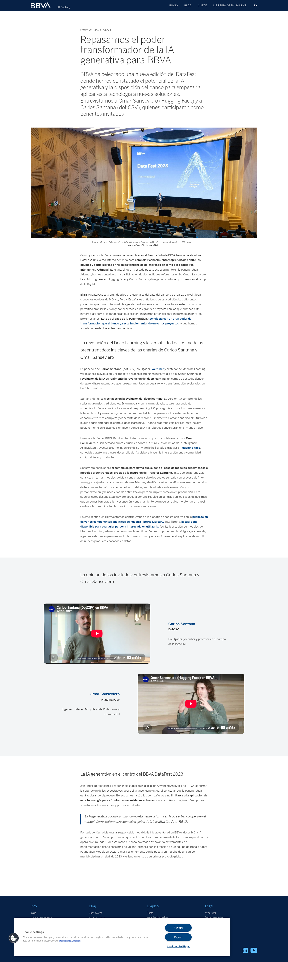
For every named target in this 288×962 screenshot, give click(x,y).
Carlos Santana (181, 624)
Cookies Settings (178, 946)
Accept (178, 927)
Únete (202, 5)
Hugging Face (191, 447)
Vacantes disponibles (157, 917)
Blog (188, 5)
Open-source (95, 913)
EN (255, 5)
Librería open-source (230, 5)
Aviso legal (210, 913)
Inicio (173, 5)
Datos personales (214, 917)
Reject (178, 937)
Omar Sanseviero (105, 694)
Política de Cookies (69, 940)
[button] (13, 938)
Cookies (209, 921)
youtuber (157, 369)
